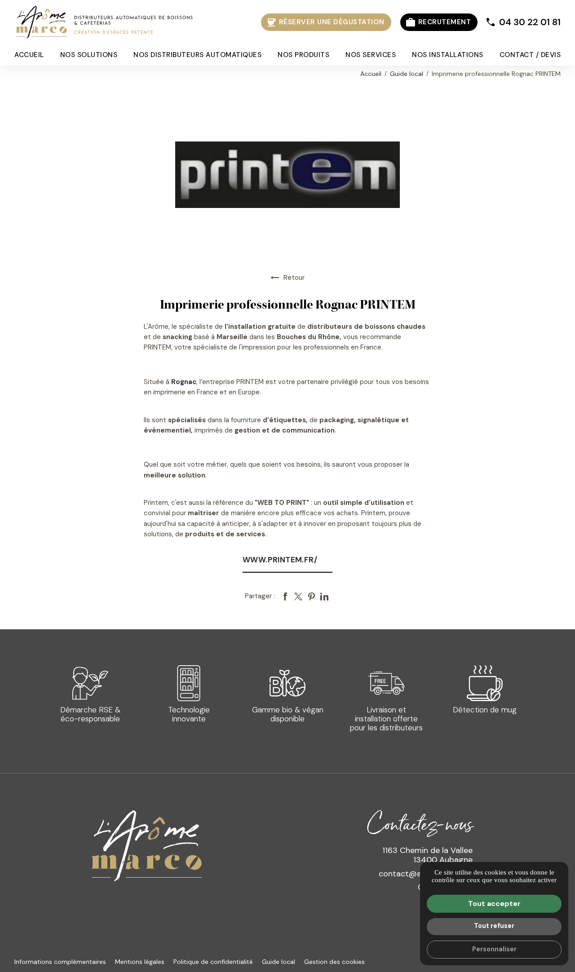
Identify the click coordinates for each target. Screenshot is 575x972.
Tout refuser (494, 926)
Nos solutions (89, 55)
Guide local (407, 74)
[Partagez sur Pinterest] (311, 596)
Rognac (183, 381)
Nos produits (303, 55)
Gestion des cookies (334, 962)
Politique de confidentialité (213, 962)
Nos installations (447, 55)
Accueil (29, 55)
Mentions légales (139, 962)
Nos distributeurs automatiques (197, 55)
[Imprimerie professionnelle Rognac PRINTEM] (287, 174)
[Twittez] (298, 596)
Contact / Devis (530, 55)
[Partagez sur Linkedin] (324, 596)
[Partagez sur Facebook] (285, 596)
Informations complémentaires (60, 961)
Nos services (370, 55)
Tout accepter (494, 903)
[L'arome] (104, 22)
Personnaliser (494, 949)
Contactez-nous (420, 823)
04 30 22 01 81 (530, 22)
